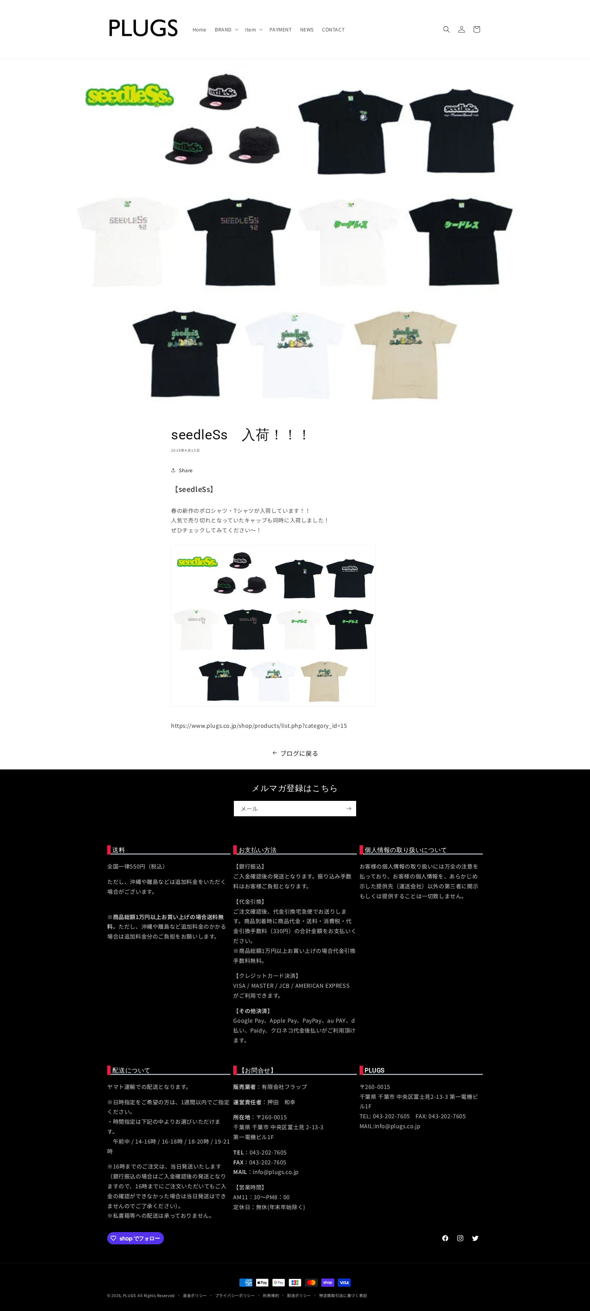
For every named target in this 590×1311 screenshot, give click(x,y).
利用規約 (271, 1295)
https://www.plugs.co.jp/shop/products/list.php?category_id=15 (259, 725)
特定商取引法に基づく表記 (343, 1295)
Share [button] (186, 470)
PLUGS (130, 1295)
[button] (226, 29)
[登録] (348, 809)
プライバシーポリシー (235, 1295)
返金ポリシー (195, 1295)
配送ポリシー (299, 1295)
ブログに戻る (299, 753)
